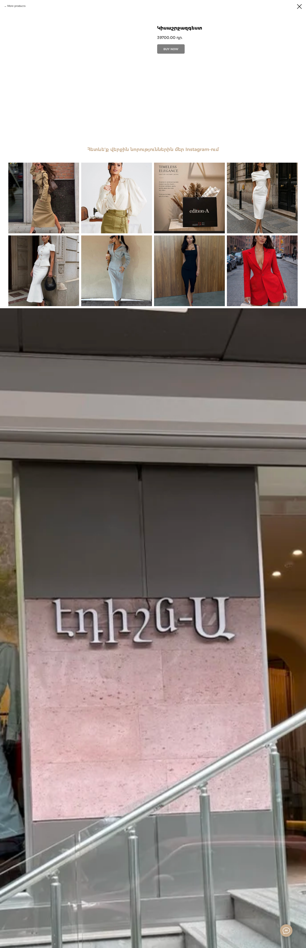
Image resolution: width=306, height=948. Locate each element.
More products (16, 5)
